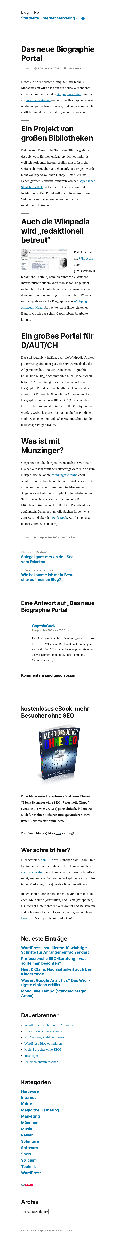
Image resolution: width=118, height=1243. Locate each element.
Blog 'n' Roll (31, 12)
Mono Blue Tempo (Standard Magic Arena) (53, 993)
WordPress (31, 1173)
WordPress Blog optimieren (43, 1043)
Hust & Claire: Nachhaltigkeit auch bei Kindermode (56, 971)
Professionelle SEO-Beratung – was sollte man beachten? (54, 960)
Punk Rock (59, 517)
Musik (26, 1129)
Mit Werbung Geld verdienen (44, 1037)
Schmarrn (30, 1141)
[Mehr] (83, 19)
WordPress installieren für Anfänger (48, 1025)
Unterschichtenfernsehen (41, 1062)
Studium (70, 537)
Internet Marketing (58, 18)
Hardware (30, 1091)
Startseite (30, 18)
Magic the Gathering (40, 1110)
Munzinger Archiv (63, 475)
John (27, 68)
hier (58, 833)
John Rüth (46, 860)
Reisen (27, 1135)
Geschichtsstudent (38, 100)
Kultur (26, 1103)
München (29, 1122)
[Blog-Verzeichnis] (27, 1185)
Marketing (30, 1116)
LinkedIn (27, 918)
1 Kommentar (74, 68)
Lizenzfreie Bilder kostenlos (43, 1031)
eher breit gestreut (33, 872)
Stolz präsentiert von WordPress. (53, 1230)
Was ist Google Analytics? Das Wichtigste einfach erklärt (55, 982)
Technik (28, 1166)
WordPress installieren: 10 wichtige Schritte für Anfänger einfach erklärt (55, 950)
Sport (26, 1154)
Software (29, 1147)
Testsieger (31, 1056)
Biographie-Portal (69, 94)
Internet (28, 1097)
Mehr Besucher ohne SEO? (42, 1049)
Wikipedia (86, 258)
